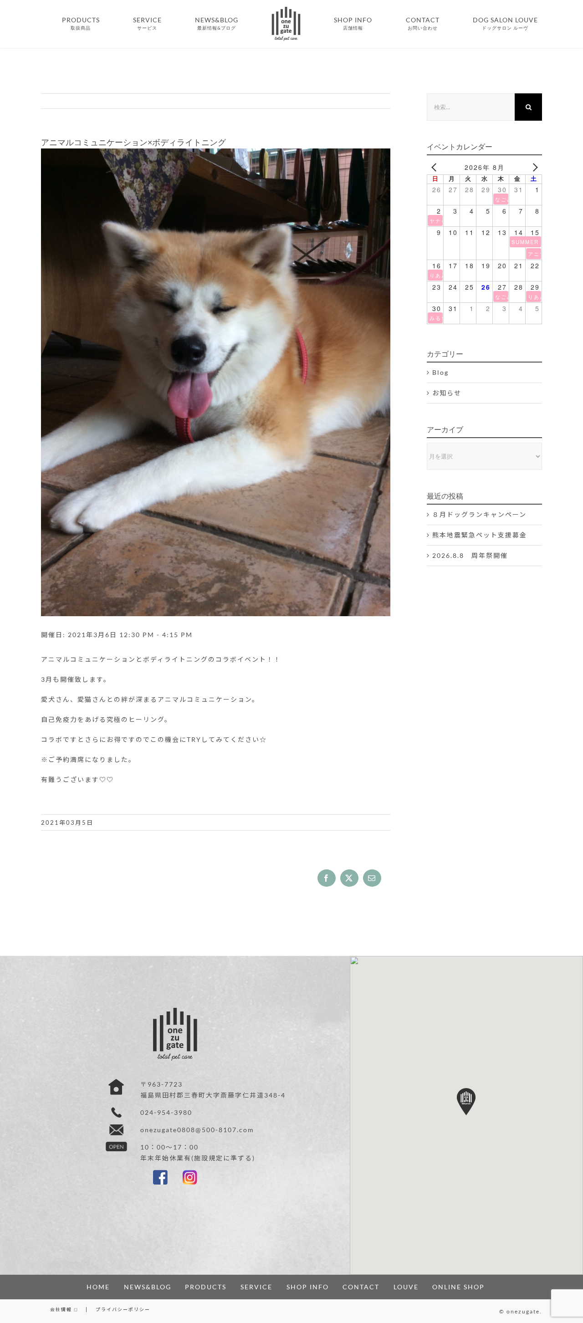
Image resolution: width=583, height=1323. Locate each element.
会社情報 (62, 1309)
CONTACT (361, 1287)
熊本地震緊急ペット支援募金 (479, 535)
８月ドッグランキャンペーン (479, 514)
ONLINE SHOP (458, 1287)
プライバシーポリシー (123, 1309)
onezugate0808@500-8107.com (197, 1130)
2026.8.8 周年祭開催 (470, 555)
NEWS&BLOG (147, 1287)
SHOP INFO (307, 1287)
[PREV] (435, 167)
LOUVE (406, 1287)
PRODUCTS (205, 1287)
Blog (440, 372)
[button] (466, 1101)
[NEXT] (533, 167)
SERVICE (256, 1287)
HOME (98, 1287)
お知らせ (446, 393)
